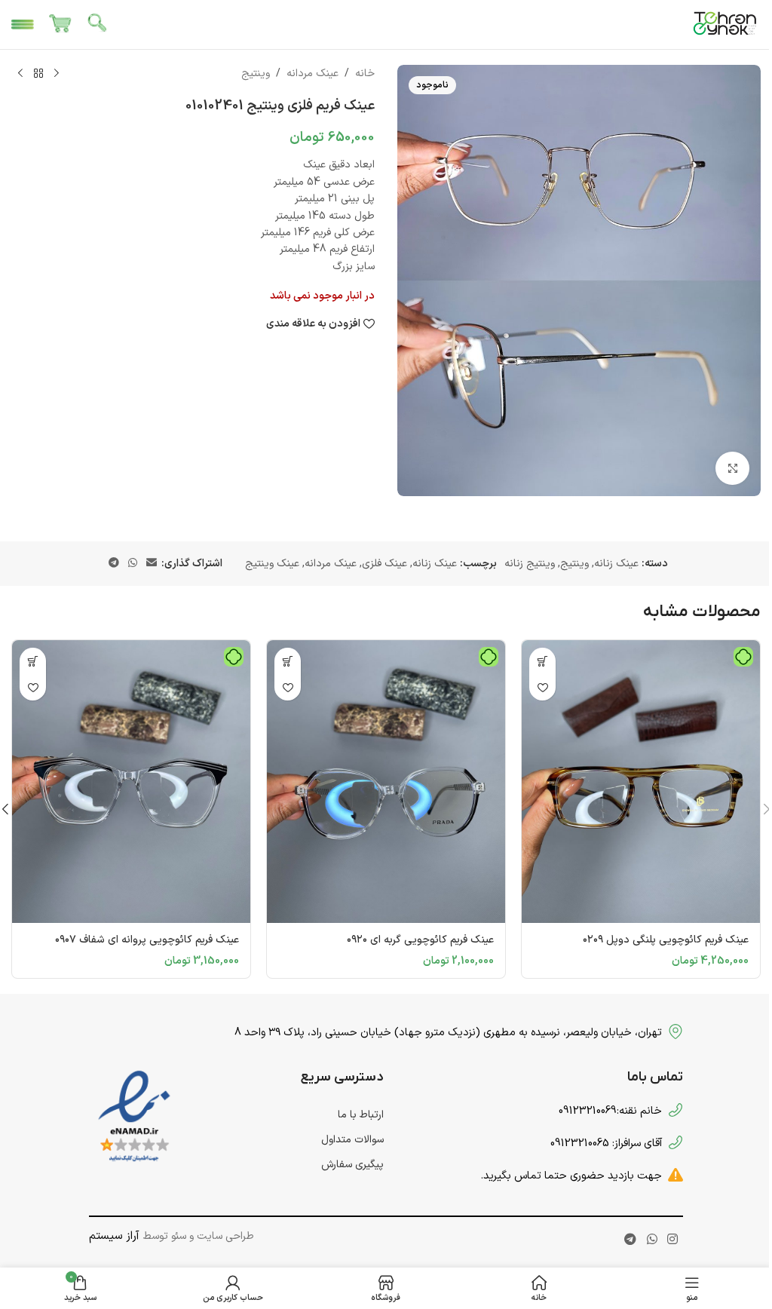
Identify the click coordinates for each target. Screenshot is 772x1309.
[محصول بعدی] (20, 74)
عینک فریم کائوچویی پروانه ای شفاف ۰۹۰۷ (147, 940)
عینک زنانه (616, 564)
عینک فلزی (384, 564)
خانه (365, 73)
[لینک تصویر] (134, 1117)
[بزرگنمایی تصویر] (732, 469)
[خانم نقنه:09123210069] (675, 1109)
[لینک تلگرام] (114, 564)
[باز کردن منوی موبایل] (22, 25)
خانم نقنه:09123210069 (610, 1110)
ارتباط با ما (361, 1115)
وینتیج (255, 73)
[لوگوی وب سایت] (725, 24)
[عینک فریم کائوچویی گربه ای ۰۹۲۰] (386, 781)
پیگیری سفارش (352, 1165)
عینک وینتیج (272, 564)
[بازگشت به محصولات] (38, 74)
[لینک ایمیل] (151, 564)
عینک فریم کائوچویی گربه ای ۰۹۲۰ (420, 940)
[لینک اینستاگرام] (672, 1240)
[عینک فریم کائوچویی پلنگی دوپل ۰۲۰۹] (641, 781)
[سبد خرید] (60, 24)
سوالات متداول (352, 1140)
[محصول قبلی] (56, 74)
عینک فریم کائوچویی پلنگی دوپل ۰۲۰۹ (666, 940)
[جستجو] (98, 25)
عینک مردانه (312, 73)
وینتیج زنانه (529, 564)
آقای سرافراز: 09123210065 (606, 1143)
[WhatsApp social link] (133, 564)
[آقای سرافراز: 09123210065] (675, 1142)
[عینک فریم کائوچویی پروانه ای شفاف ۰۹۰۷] (131, 781)
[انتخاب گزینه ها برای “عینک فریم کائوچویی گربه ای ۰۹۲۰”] (287, 661)
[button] (542, 661)
